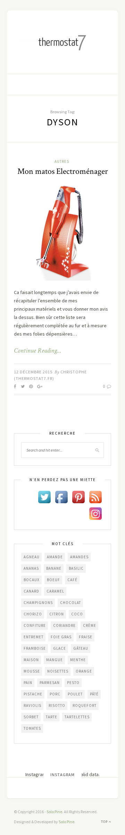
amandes (79, 556)
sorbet (31, 716)
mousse (32, 671)
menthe (78, 659)
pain (28, 682)
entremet (33, 636)
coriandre (64, 625)
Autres (62, 161)
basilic (76, 568)
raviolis (32, 705)
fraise (85, 636)
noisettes (57, 671)
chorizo (33, 614)
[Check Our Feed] (95, 497)
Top (105, 821)
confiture (35, 625)
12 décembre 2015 (33, 371)
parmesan (50, 682)
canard (31, 591)
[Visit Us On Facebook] (61, 497)
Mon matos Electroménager (62, 171)
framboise (35, 648)
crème (89, 625)
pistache (33, 694)
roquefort (85, 705)
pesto (73, 682)
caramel (55, 591)
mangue (54, 659)
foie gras (61, 636)
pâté (94, 694)
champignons (38, 602)
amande (55, 556)
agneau (32, 556)
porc (55, 694)
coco (77, 614)
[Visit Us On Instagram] (95, 513)
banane (53, 568)
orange (84, 671)
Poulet (75, 694)
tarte (51, 716)
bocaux (32, 579)
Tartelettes (77, 716)
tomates (32, 728)
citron (56, 614)
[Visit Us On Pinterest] (78, 497)
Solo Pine (54, 811)
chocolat (70, 602)
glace (59, 648)
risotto (57, 705)
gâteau (80, 648)
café (72, 579)
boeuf (53, 579)
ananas (31, 568)
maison (31, 659)
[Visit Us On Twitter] (44, 497)
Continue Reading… (37, 351)
